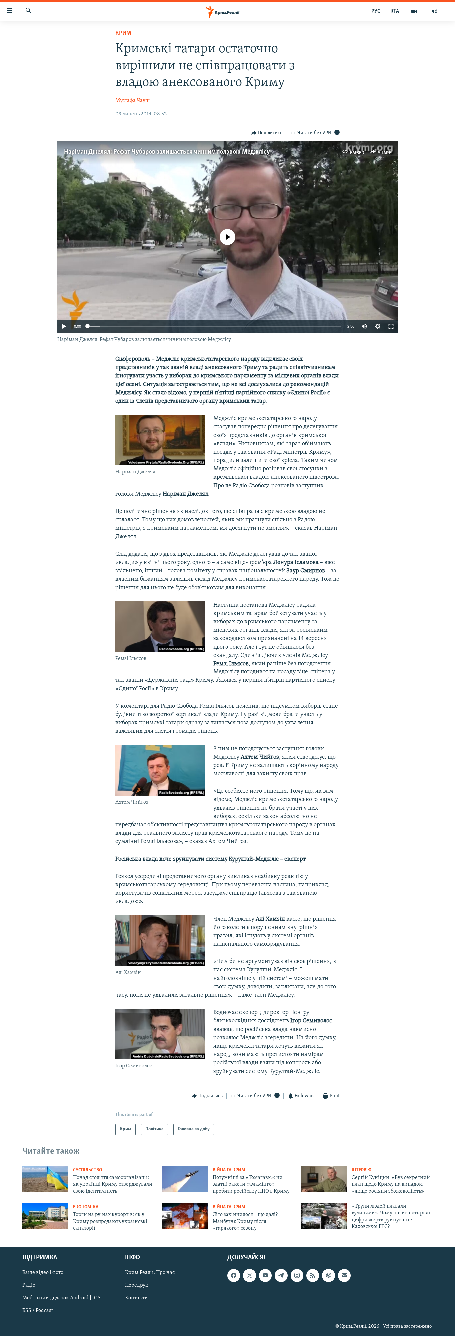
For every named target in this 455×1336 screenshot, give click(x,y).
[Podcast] (328, 1275)
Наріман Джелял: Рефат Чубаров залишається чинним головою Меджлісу (167, 152)
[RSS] (312, 1275)
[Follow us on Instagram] (297, 1275)
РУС (375, 11)
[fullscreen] (391, 326)
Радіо (28, 1285)
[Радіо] (434, 11)
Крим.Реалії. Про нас (150, 1273)
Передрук (136, 1285)
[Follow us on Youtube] (265, 1275)
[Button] (267, 133)
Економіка (85, 1207)
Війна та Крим (229, 1170)
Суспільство (87, 1170)
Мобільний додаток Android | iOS (61, 1298)
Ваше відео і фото (42, 1273)
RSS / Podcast (37, 1311)
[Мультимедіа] (414, 11)
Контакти (136, 1298)
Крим (123, 33)
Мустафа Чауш (132, 100)
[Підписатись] (344, 1275)
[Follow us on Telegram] (281, 1275)
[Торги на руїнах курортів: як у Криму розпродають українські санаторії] (45, 1216)
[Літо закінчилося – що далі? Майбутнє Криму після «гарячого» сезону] (185, 1216)
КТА (394, 11)
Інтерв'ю (361, 1170)
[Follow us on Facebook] (234, 1275)
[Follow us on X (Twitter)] (249, 1275)
